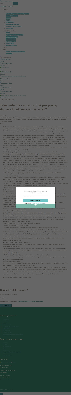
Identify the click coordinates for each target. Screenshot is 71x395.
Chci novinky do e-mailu (35, 200)
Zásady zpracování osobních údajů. (38, 203)
